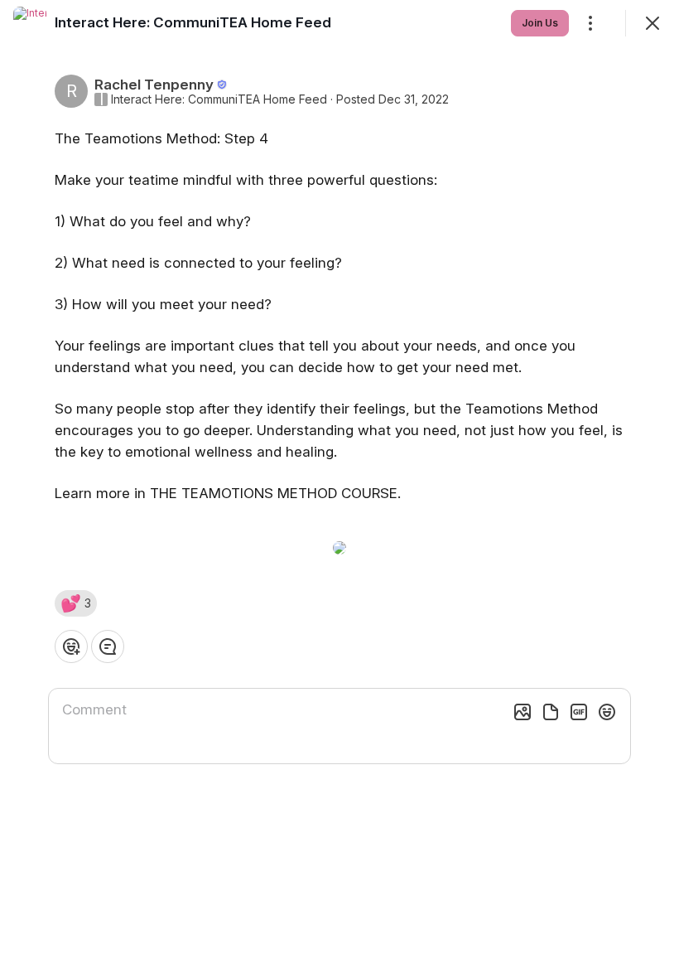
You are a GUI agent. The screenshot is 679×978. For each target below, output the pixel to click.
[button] (76, 603)
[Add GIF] (579, 712)
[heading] (193, 22)
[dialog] (339, 489)
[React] (71, 646)
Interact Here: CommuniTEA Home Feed (219, 99)
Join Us (540, 23)
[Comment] (107, 646)
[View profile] (29, 23)
